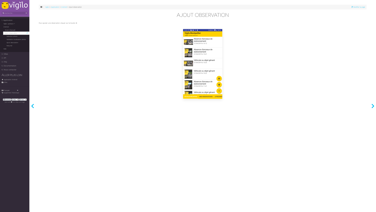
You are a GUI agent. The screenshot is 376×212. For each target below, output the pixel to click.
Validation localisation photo (16, 39)
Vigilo (47, 7)
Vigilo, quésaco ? (9, 24)
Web (4, 49)
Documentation (9, 66)
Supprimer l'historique (11, 93)
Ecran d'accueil (10, 30)
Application (7, 20)
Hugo (23, 102)
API (4, 58)
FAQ (4, 62)
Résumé (9, 46)
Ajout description (12, 42)
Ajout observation (11, 33)
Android (6, 27)
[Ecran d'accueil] (32, 106)
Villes (5, 54)
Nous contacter (9, 70)
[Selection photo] (373, 106)
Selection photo (12, 36)
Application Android (10, 79)
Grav (17, 102)
